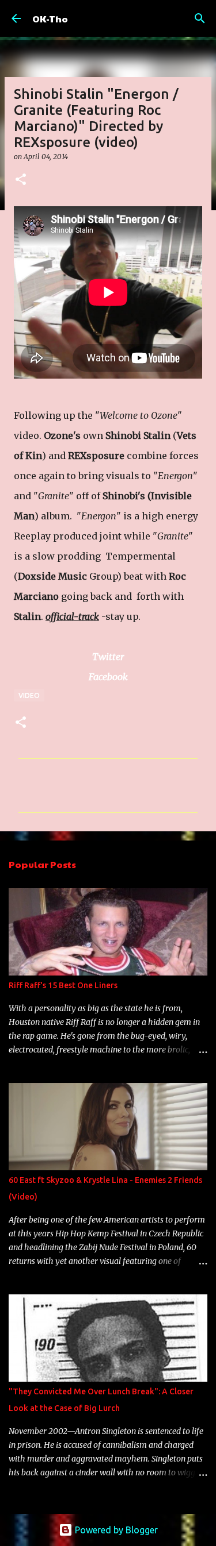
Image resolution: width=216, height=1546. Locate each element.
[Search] (200, 18)
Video (29, 695)
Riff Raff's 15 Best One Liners (63, 985)
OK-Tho (50, 18)
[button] (21, 180)
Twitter (108, 656)
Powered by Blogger (115, 1530)
